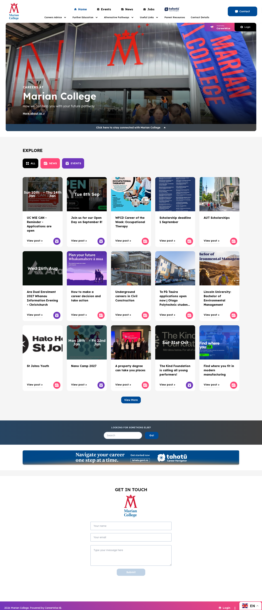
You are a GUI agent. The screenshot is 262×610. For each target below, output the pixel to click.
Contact (244, 11)
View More (131, 400)
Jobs (151, 9)
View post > (35, 240)
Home (82, 9)
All (33, 163)
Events (106, 9)
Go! (151, 435)
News (129, 9)
